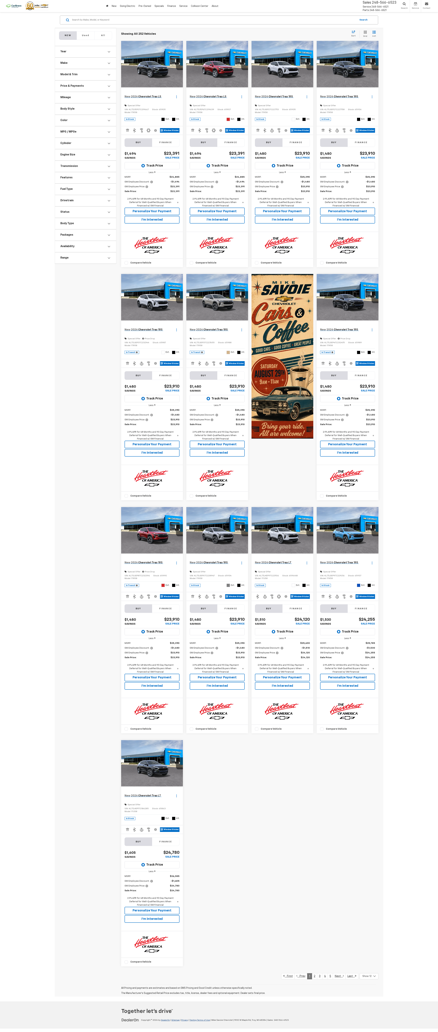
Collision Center (199, 6)
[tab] (85, 35)
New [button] (114, 6)
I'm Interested (152, 219)
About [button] (215, 6)
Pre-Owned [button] (145, 6)
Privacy (184, 1020)
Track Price (154, 165)
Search (363, 20)
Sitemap (175, 1020)
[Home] (107, 6)
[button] (179, 64)
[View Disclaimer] (156, 130)
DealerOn (165, 1020)
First (289, 976)
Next (339, 976)
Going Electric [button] (127, 6)
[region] (152, 191)
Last (351, 976)
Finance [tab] (165, 142)
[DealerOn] (130, 1020)
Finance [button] (171, 6)
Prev (301, 976)
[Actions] (176, 97)
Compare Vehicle (140, 262)
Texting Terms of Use (200, 1020)
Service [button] (183, 6)
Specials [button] (159, 6)
